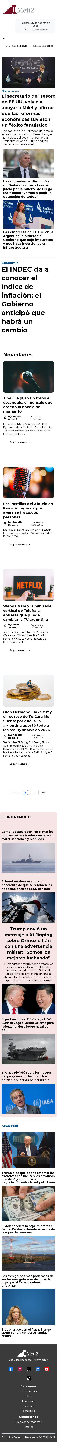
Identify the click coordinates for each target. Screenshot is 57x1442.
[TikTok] (28, 1378)
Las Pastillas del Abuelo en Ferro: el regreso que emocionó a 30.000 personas (28, 510)
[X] (28, 1369)
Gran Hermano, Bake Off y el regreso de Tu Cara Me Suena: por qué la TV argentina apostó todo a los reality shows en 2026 (27, 721)
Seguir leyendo (18, 442)
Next (43, 792)
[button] (3, 39)
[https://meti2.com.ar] (28, 9)
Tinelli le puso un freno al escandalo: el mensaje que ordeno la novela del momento (27, 405)
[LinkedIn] (37, 1369)
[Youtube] (46, 1369)
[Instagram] (19, 1369)
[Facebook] (10, 1369)
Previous (16, 792)
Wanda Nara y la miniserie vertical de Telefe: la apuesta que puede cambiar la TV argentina (27, 613)
